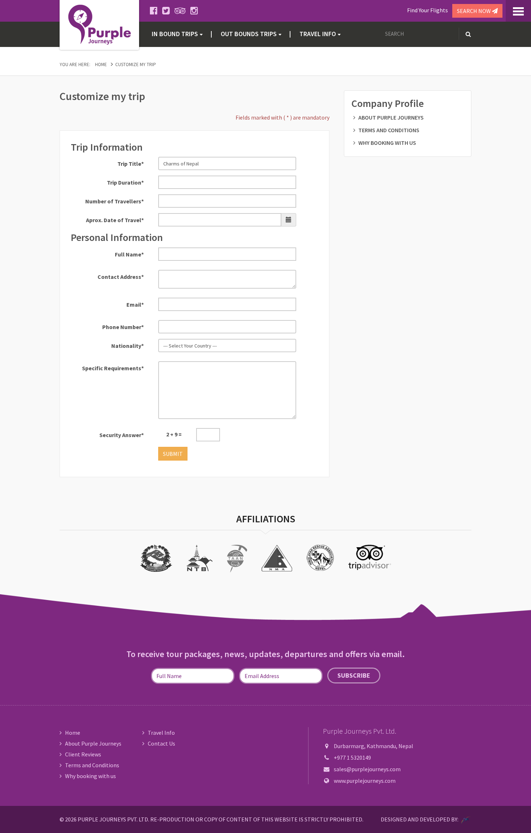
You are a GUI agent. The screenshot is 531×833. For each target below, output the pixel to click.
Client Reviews (83, 754)
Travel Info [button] (317, 34)
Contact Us (161, 743)
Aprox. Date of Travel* (115, 220)
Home (101, 64)
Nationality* (127, 345)
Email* (135, 304)
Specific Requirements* (113, 368)
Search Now (474, 10)
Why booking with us (387, 142)
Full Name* (129, 254)
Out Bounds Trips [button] (249, 34)
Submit (173, 453)
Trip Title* (130, 163)
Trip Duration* (125, 182)
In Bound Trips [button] (175, 34)
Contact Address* (121, 276)
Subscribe (353, 675)
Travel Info (161, 732)
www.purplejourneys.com (365, 780)
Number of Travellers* (114, 201)
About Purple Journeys (391, 117)
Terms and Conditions (388, 130)
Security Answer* (121, 435)
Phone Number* (123, 327)
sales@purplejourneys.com (367, 769)
